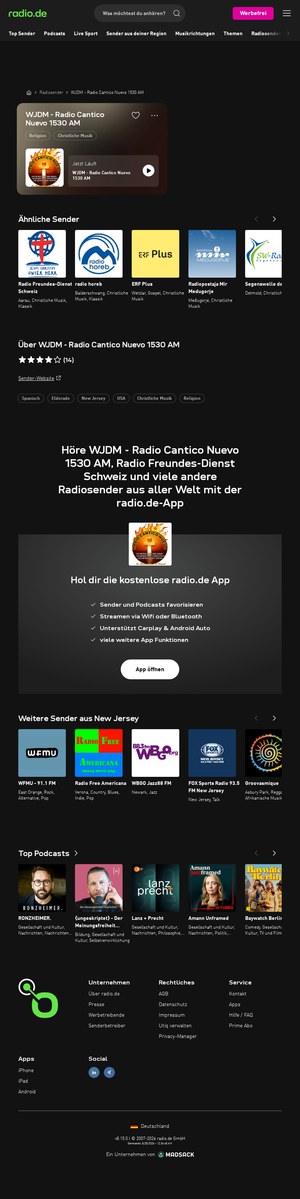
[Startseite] (29, 92)
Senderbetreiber (107, 1025)
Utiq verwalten (175, 1025)
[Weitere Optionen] (154, 115)
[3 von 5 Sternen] (39, 359)
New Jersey (93, 398)
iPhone (26, 1070)
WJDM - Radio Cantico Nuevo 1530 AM (101, 176)
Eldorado (61, 398)
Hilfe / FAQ (241, 1015)
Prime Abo (240, 1025)
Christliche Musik (75, 136)
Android (27, 1091)
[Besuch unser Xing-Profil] (109, 1072)
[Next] (274, 216)
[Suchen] (176, 13)
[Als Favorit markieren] (136, 115)
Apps (234, 1004)
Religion (37, 136)
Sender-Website (36, 378)
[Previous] (256, 216)
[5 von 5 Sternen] (57, 359)
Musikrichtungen (195, 33)
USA (121, 398)
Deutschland (154, 1126)
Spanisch (31, 398)
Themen (233, 33)
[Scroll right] (288, 34)
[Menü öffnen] (286, 13)
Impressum (172, 1015)
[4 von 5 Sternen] (48, 359)
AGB (163, 994)
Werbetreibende (106, 1015)
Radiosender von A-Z (275, 33)
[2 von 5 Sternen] (31, 359)
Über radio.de (104, 994)
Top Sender (22, 33)
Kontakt (238, 994)
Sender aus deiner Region (136, 33)
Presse (96, 1004)
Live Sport (86, 33)
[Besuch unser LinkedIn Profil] (94, 1072)
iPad (23, 1081)
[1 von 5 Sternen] (22, 359)
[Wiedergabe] (148, 170)
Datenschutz (173, 1004)
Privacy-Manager (178, 1036)
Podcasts (54, 33)
